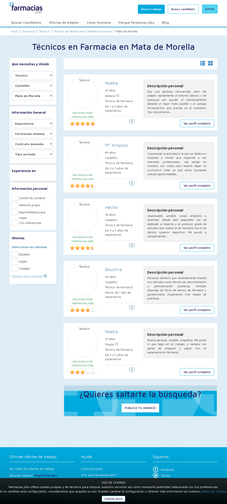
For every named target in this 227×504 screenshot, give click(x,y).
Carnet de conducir (32, 198)
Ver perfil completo (197, 123)
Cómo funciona (99, 22)
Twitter (165, 475)
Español (24, 254)
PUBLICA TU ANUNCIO (140, 408)
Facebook (167, 469)
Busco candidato (183, 9)
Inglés (23, 261)
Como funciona (91, 468)
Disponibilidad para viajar (32, 212)
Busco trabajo (151, 9)
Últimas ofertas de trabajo (33, 456)
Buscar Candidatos (26, 22)
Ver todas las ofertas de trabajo (31, 468)
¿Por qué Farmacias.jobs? (99, 475)
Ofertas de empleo (64, 22)
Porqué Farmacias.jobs (136, 22)
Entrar (209, 9)
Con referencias (30, 223)
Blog (165, 22)
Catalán (24, 268)
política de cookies (213, 491)
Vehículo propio (29, 205)
